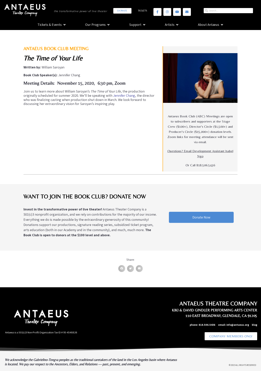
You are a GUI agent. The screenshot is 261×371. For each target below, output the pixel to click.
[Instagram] (167, 12)
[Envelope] (187, 12)
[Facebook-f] (157, 12)
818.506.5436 (207, 324)
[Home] (24, 9)
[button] (121, 268)
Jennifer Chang (124, 95)
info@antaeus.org (239, 324)
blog (254, 324)
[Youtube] (177, 12)
